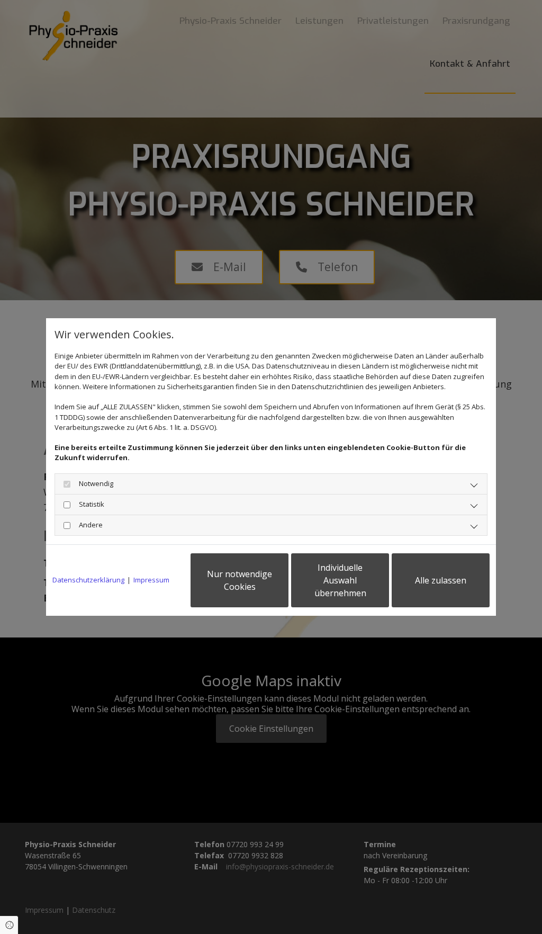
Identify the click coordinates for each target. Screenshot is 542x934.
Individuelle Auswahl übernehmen (340, 580)
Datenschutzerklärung (88, 580)
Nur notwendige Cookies (239, 580)
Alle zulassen (440, 580)
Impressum (151, 580)
